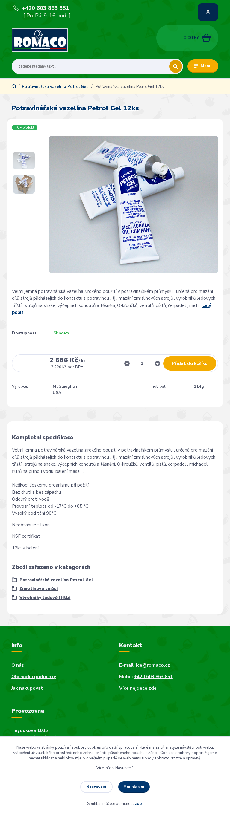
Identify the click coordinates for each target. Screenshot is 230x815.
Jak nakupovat (27, 688)
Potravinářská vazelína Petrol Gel (55, 86)
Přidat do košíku (190, 363)
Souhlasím (134, 787)
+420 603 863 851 (45, 8)
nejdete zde (143, 688)
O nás (17, 665)
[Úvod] (40, 40)
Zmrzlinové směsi (38, 588)
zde (138, 803)
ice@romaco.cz (153, 665)
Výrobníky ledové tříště (44, 597)
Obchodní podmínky (33, 677)
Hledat (175, 66)
